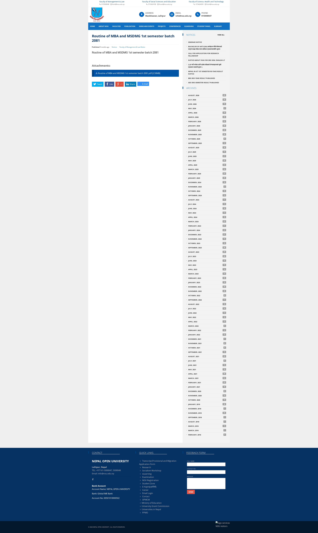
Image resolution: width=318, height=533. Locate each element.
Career (145, 490)
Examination (148, 477)
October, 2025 (206, 139)
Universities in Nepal (151, 509)
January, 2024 (206, 230)
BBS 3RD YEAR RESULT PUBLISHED (201, 78)
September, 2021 (206, 352)
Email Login (147, 493)
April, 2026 (206, 113)
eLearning (189, 26)
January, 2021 (206, 387)
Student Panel (203, 26)
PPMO (145, 512)
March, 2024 (206, 221)
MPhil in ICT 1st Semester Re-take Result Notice (205, 72)
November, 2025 (206, 134)
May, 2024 (206, 213)
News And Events (146, 26)
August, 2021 (206, 356)
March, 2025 (206, 169)
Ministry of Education (152, 503)
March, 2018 (206, 426)
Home (92, 26)
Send (191, 492)
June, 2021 (206, 365)
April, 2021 (206, 374)
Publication (129, 26)
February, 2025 (206, 173)
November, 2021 (206, 343)
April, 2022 (206, 321)
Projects (161, 26)
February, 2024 (206, 226)
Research (146, 467)
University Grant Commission (155, 506)
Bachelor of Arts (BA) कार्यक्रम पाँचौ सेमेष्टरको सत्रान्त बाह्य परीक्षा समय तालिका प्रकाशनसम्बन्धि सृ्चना (205, 47)
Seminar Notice (195, 42)
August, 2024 (206, 200)
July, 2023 (206, 256)
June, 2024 (206, 208)
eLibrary (218, 26)
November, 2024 (206, 186)
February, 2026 (206, 121)
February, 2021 (206, 382)
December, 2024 (206, 182)
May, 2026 (206, 108)
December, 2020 (206, 391)
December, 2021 (206, 339)
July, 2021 (206, 361)
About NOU (104, 26)
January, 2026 (206, 126)
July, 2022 (206, 308)
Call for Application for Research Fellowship (203, 54)
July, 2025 (206, 152)
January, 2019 (206, 404)
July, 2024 (206, 204)
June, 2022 (206, 313)
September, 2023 (206, 247)
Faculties (116, 26)
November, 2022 (206, 291)
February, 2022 (206, 330)
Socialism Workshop (151, 470)
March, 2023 (206, 274)
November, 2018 (206, 413)
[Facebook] (93, 479)
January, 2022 (206, 334)
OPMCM (146, 499)
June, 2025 (206, 156)
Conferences (175, 26)
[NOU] (96, 14)
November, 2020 (206, 395)
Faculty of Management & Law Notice (132, 47)
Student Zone (148, 483)
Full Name (190, 461)
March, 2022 (206, 326)
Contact (146, 496)
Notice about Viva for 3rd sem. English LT (206, 60)
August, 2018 (206, 421)
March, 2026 (206, 117)
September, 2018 (206, 417)
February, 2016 (206, 435)
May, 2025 (206, 160)
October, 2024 (206, 191)
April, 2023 (206, 269)
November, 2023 (206, 239)
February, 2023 (206, 278)
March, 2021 (206, 378)
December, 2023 (206, 234)
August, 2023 (206, 252)
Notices (114, 47)
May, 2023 (206, 265)
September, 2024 (206, 195)
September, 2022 (206, 300)
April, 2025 (206, 165)
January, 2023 (206, 282)
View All (221, 35)
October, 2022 (206, 295)
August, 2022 (206, 304)
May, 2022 (206, 317)
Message (190, 476)
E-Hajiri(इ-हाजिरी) (149, 486)
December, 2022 (206, 287)
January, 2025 (206, 178)
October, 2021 (206, 348)
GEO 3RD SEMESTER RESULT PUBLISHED (203, 82)
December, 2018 (206, 408)
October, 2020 (206, 400)
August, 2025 (206, 147)
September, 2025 (206, 143)
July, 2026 (206, 99)
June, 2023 (206, 260)
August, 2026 (206, 95)
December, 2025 (206, 130)
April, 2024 (206, 217)
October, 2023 (206, 243)
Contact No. (191, 468)
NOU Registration (150, 480)
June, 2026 (206, 104)
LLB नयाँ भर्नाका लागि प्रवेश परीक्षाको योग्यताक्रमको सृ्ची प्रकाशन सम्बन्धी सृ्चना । (204, 65)
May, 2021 (206, 369)
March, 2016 (206, 430)
